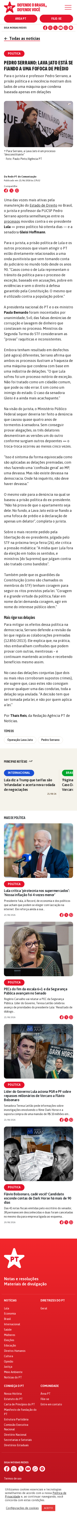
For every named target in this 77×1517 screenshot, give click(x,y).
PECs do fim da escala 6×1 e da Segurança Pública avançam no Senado (35, 991)
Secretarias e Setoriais (18, 1439)
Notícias (10, 1300)
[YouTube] (60, 28)
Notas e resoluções (21, 1279)
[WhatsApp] (66, 28)
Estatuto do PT (13, 1399)
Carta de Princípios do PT (19, 1404)
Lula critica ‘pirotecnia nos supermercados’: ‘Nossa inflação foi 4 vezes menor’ (36, 893)
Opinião (8, 1361)
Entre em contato (51, 1404)
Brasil (7, 1318)
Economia (10, 1313)
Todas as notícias (22, 38)
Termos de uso (13, 1478)
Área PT (20, 18)
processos (12, 221)
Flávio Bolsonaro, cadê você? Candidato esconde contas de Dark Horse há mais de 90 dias (37, 1198)
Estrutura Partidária (16, 1419)
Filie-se (56, 18)
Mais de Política (14, 817)
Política (14, 884)
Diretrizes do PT (52, 1300)
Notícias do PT (13, 1377)
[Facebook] (45, 28)
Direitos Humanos (14, 1350)
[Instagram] (50, 28)
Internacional (19, 772)
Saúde (8, 1329)
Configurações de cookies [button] (22, 1508)
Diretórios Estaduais (16, 1445)
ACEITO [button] (48, 1507)
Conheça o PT (14, 1386)
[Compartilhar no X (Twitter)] (11, 191)
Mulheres (9, 1335)
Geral (43, 1308)
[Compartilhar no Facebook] (6, 191)
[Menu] (68, 7)
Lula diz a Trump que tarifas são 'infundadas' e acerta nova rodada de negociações (29, 785)
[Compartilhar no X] (66, 915)
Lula (6, 1308)
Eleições (9, 1340)
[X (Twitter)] (55, 28)
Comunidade (49, 1386)
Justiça (8, 1366)
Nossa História (13, 1393)
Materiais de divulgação (25, 1284)
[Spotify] (71, 28)
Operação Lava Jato (20, 739)
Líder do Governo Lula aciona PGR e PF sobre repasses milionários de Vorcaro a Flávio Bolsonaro (37, 1095)
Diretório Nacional (15, 1434)
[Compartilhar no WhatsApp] (17, 191)
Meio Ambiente (13, 1372)
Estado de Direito (43, 205)
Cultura (8, 1356)
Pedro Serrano (50, 739)
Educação (10, 1345)
